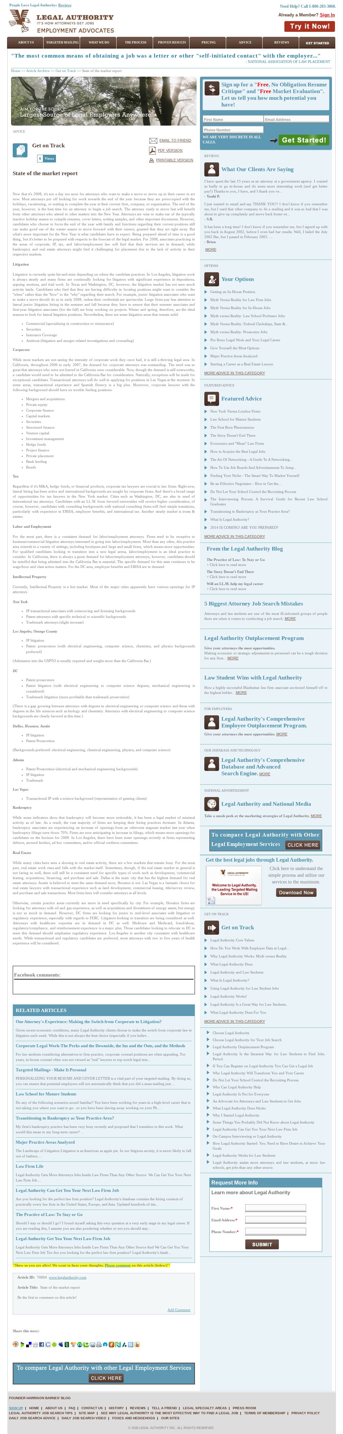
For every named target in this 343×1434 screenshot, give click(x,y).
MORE (210, 249)
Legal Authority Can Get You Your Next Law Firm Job (255, 1129)
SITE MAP (87, 1413)
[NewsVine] (67, 1346)
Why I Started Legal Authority (236, 1115)
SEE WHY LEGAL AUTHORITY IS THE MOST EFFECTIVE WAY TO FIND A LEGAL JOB (169, 1413)
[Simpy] (73, 1346)
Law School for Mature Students (235, 419)
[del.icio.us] (28, 1346)
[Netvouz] (118, 1346)
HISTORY (116, 1408)
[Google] (48, 1346)
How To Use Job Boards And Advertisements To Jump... (253, 467)
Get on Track (66, 71)
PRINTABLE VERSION (174, 160)
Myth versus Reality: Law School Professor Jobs (247, 316)
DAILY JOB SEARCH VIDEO (84, 1418)
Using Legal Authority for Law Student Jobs (244, 988)
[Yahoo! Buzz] (137, 1346)
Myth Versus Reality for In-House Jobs (240, 308)
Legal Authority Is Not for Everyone (241, 1094)
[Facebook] (41, 1346)
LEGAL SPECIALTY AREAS (205, 1408)
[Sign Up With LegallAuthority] (304, 140)
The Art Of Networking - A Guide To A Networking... (251, 459)
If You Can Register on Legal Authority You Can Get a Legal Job (263, 1066)
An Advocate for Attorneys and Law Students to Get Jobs (257, 1101)
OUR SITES (170, 1418)
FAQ (72, 1408)
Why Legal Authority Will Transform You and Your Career (258, 1073)
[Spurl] (130, 1346)
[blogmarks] (22, 1346)
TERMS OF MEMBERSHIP (264, 1413)
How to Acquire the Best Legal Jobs (237, 451)
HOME (34, 1408)
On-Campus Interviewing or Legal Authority (247, 1136)
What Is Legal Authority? (229, 519)
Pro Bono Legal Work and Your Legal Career (245, 340)
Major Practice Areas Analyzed (234, 356)
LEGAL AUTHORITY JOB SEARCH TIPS (41, 1413)
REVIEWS (138, 1408)
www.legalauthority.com (67, 1277)
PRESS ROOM (244, 1408)
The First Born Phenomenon (232, 427)
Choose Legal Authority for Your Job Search (247, 1040)
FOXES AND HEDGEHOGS (133, 1418)
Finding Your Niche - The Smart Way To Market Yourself (254, 476)
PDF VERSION (170, 150)
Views (49, 158)
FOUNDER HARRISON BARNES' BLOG (40, 1398)
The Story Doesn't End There (233, 435)
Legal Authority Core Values (232, 940)
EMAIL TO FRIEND (175, 140)
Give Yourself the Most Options (234, 348)
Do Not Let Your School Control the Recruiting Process (253, 492)
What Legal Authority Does (231, 964)
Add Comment (178, 1310)
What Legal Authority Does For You (238, 1012)
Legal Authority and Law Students (236, 972)
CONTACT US (92, 1408)
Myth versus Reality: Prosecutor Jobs (238, 332)
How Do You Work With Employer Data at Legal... (249, 948)
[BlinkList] (16, 1346)
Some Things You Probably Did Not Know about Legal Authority (264, 1122)
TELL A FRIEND (164, 1408)
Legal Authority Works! (228, 996)
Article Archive (38, 71)
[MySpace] (60, 1346)
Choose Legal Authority (231, 1033)
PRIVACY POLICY (305, 1413)
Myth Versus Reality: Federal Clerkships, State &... (249, 324)
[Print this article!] (98, 1346)
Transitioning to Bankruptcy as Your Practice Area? (250, 511)
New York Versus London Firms (235, 411)
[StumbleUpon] (79, 1346)
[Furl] (111, 1346)
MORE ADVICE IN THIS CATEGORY (234, 373)
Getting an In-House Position (232, 292)
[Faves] (105, 1346)
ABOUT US (54, 1408)
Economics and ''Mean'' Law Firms (237, 443)
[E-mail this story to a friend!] (92, 1346)
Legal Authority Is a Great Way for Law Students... (249, 1004)
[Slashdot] (124, 1346)
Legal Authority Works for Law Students (244, 1155)
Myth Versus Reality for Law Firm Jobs (240, 300)
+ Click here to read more (226, 565)
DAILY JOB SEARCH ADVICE (32, 1418)
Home (15, 71)
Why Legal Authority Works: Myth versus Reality (248, 956)
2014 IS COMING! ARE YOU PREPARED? (244, 527)
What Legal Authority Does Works (239, 1108)
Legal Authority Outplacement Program (243, 1047)
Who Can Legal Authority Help (237, 1087)
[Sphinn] (54, 1346)
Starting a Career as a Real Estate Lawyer (241, 364)
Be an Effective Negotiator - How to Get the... (245, 484)
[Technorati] (86, 1346)
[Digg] (35, 1346)
